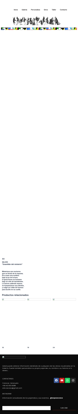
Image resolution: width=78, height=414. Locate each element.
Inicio (16, 10)
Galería (24, 10)
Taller (54, 10)
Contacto (63, 10)
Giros (46, 10)
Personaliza (35, 10)
